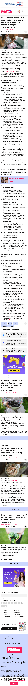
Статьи (5, 612)
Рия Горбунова (10, 71)
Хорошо (14, 683)
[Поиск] (22, 11)
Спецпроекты (17, 614)
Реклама (16, 636)
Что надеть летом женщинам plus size (4, 180)
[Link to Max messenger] (2, 603)
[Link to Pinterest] (5, 606)
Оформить (9, 628)
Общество (15, 31)
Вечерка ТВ (16, 610)
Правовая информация (17, 643)
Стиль (16, 323)
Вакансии (15, 641)
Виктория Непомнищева (8, 27)
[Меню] (25, 11)
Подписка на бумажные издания (14, 639)
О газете (10, 636)
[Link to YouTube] (15, 603)
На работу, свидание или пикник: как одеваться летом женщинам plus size (17, 180)
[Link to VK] (5, 603)
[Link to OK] (9, 603)
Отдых (4, 323)
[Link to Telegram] (19, 603)
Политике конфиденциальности (17, 680)
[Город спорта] (19, 11)
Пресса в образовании (19, 616)
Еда (16, 392)
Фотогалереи (7, 616)
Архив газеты (17, 612)
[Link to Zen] (12, 603)
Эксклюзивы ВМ (9, 29)
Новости (5, 610)
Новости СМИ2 (5, 377)
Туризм (11, 326)
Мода (10, 323)
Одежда (4, 326)
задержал (14, 480)
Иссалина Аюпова (6, 522)
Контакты (7, 643)
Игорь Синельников (6, 390)
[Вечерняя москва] (14, 650)
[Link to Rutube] (2, 606)
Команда (21, 641)
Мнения (5, 614)
